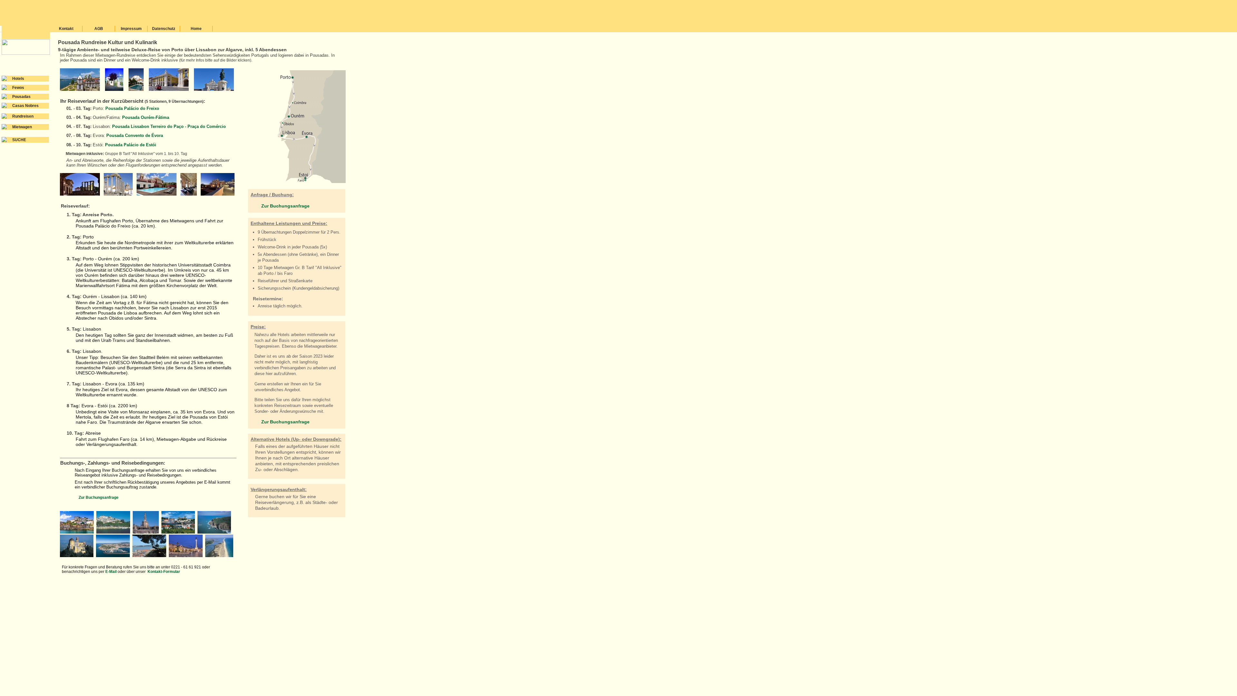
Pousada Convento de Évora (134, 135)
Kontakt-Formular (164, 571)
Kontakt (66, 28)
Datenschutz (163, 28)
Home (196, 28)
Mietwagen (22, 127)
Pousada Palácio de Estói (130, 144)
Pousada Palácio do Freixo (132, 108)
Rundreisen (23, 116)
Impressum (131, 28)
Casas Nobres (25, 105)
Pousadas (21, 96)
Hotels (18, 78)
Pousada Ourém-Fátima (145, 117)
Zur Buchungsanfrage (99, 497)
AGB (98, 28)
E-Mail (111, 571)
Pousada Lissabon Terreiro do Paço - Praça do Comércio (169, 126)
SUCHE (19, 140)
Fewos (18, 87)
